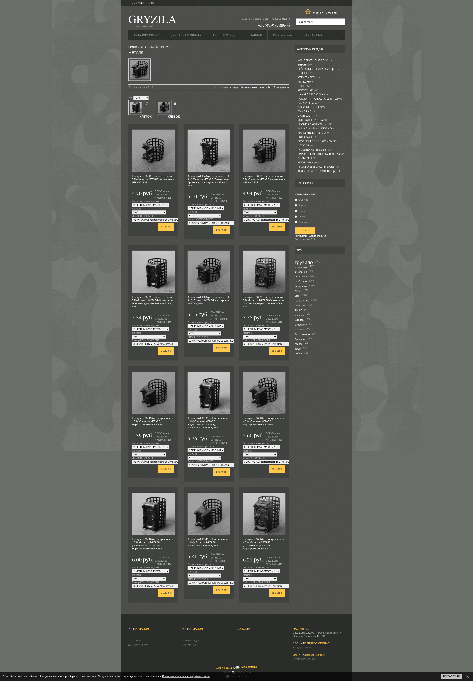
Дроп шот (300, 339)
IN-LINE (298, 310)
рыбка (298, 353)
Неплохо (303, 211)
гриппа (298, 343)
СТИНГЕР (304, 73)
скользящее (301, 276)
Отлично (303, 199)
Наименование (248, 87)
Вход (151, 3)
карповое (300, 315)
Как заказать (134, 640)
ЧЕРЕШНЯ (305, 81)
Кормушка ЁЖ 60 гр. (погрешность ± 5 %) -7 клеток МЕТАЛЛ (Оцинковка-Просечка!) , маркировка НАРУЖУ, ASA (153, 301)
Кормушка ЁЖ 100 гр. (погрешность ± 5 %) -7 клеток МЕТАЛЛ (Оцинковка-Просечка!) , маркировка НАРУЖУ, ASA (208, 422)
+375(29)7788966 (274, 25)
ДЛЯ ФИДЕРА (308, 103)
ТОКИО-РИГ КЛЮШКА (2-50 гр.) (319, 98)
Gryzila (152, 20)
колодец (299, 329)
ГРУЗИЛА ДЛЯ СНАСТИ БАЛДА (318, 166)
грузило (304, 262)
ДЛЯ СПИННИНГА (311, 107)
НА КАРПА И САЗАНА (313, 94)
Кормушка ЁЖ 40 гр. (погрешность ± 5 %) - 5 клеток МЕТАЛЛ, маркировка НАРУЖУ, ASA (153, 179)
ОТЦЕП (303, 86)
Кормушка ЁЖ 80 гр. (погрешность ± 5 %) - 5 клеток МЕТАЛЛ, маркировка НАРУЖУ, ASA (208, 300)
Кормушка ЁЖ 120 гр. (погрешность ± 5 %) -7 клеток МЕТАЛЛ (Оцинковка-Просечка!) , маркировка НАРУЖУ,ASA (152, 543)
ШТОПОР (305, 145)
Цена (261, 87)
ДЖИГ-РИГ (306, 111)
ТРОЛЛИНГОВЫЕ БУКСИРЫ (316, 141)
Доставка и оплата (138, 644)
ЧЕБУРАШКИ (308, 162)
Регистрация (137, 3)
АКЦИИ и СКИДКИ (190, 640)
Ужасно (302, 222)
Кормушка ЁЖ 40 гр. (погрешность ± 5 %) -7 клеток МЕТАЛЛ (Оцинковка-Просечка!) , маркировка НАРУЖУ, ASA (208, 180)
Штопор (299, 319)
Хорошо (302, 205)
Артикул (233, 87)
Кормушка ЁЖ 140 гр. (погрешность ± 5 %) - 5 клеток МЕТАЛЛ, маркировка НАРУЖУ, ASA (208, 542)
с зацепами (301, 324)
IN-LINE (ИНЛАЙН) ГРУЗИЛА (317, 128)
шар (297, 295)
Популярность (281, 87)
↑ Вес (269, 87)
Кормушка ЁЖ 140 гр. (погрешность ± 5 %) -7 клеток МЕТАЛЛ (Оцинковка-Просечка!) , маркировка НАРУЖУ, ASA (263, 543)
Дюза (298, 291)
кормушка (301, 267)
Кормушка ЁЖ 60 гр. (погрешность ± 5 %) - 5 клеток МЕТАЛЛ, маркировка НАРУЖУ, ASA (264, 179)
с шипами (300, 305)
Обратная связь (190, 644)
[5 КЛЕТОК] (164, 107)
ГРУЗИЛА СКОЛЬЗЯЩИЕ (315, 124)
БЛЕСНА (304, 64)
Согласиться (451, 676)
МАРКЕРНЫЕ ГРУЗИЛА (313, 132)
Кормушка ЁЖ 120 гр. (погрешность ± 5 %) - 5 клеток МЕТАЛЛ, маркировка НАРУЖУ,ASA (263, 421)
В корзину (166, 226)
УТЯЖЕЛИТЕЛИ (308, 77)
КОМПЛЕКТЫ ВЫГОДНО (315, 60)
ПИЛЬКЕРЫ (306, 158)
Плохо (301, 216)
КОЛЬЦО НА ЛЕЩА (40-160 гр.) (318, 171)
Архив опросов (317, 235)
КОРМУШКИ (307, 90)
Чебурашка (301, 286)
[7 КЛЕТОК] (135, 107)
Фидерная (301, 272)
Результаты (301, 235)
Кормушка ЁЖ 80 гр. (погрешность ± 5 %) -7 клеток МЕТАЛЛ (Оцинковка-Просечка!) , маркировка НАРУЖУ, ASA (264, 301)
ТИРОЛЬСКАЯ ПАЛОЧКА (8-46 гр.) (320, 154)
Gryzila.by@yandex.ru (304, 658)
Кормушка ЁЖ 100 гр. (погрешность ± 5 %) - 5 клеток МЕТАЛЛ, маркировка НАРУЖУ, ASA (152, 421)
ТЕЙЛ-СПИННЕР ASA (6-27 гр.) (318, 69)
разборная (301, 281)
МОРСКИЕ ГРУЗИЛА (312, 120)
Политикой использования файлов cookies (186, 676)
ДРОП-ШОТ (307, 115)
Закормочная (302, 334)
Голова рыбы (302, 300)
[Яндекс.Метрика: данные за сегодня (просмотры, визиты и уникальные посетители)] (246, 667)
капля (298, 348)
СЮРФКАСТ (306, 137)
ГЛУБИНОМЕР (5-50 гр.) (314, 149)
